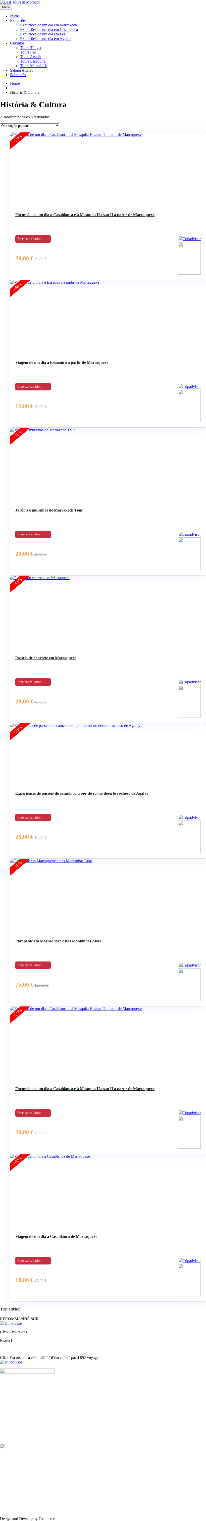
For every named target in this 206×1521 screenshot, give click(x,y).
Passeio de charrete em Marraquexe (45, 658)
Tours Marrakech (33, 66)
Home (15, 83)
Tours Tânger (30, 47)
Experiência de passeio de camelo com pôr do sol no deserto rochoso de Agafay (81, 793)
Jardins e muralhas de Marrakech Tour (49, 510)
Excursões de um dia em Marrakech (48, 25)
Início (14, 16)
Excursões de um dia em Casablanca (49, 29)
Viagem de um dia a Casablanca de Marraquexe (56, 1236)
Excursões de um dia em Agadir (45, 38)
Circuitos (17, 43)
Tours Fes (28, 52)
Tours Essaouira (32, 61)
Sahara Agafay (21, 70)
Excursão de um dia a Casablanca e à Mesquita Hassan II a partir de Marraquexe (84, 215)
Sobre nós (18, 75)
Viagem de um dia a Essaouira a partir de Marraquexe (61, 362)
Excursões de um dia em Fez (43, 34)
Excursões (18, 20)
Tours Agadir (30, 57)
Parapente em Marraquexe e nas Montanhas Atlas (58, 941)
